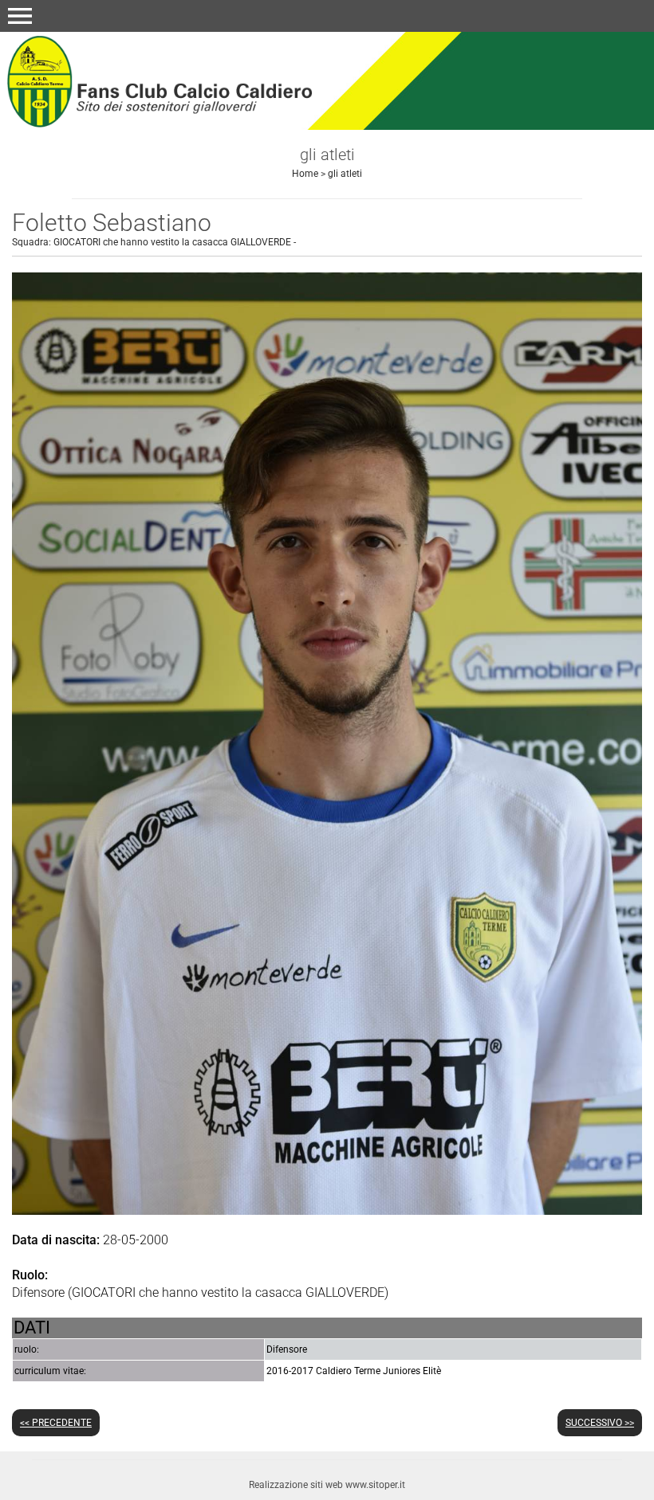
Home (305, 173)
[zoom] (327, 1210)
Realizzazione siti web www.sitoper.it (327, 1484)
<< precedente (56, 1422)
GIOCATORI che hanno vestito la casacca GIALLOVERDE (172, 242)
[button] (20, 16)
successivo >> (599, 1422)
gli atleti (345, 173)
